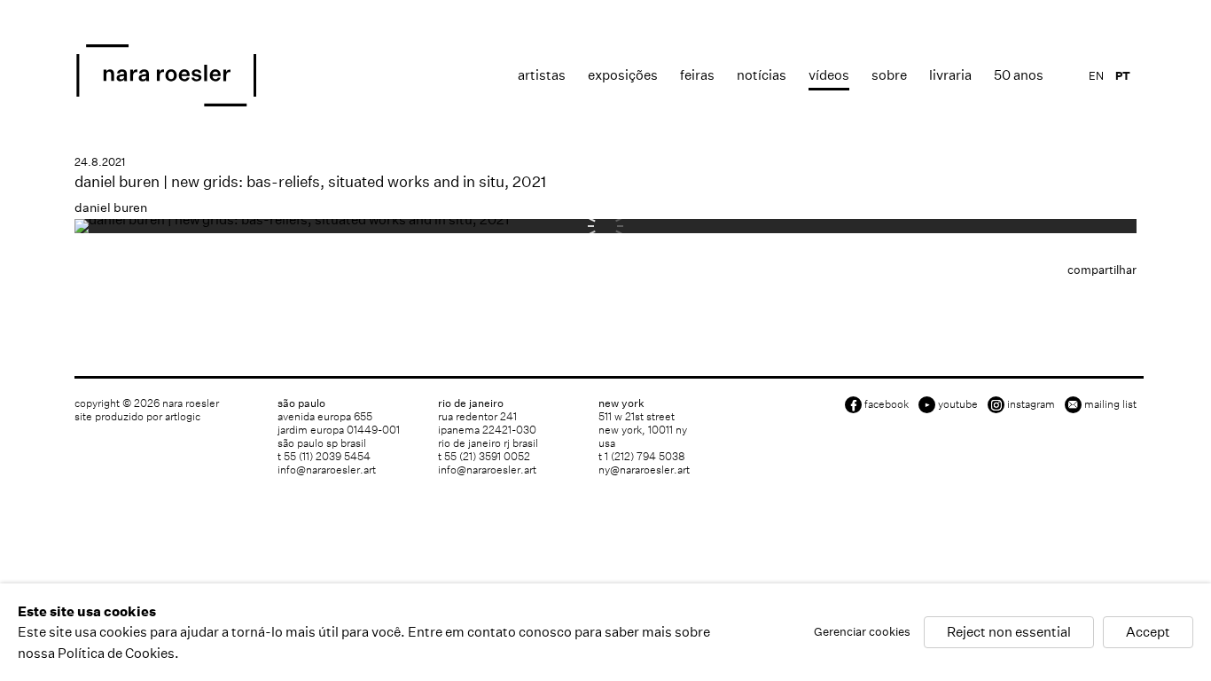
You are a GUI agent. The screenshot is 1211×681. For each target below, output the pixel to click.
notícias (761, 75)
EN (1096, 75)
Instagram (1031, 403)
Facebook (886, 403)
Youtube (958, 403)
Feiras (697, 75)
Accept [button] (1148, 632)
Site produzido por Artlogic (137, 416)
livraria (950, 75)
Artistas (542, 75)
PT (1122, 75)
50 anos (1018, 75)
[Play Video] (291, 219)
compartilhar (1102, 270)
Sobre (889, 75)
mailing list (1110, 403)
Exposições (623, 75)
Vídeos (829, 75)
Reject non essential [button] (1009, 632)
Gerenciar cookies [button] (862, 632)
